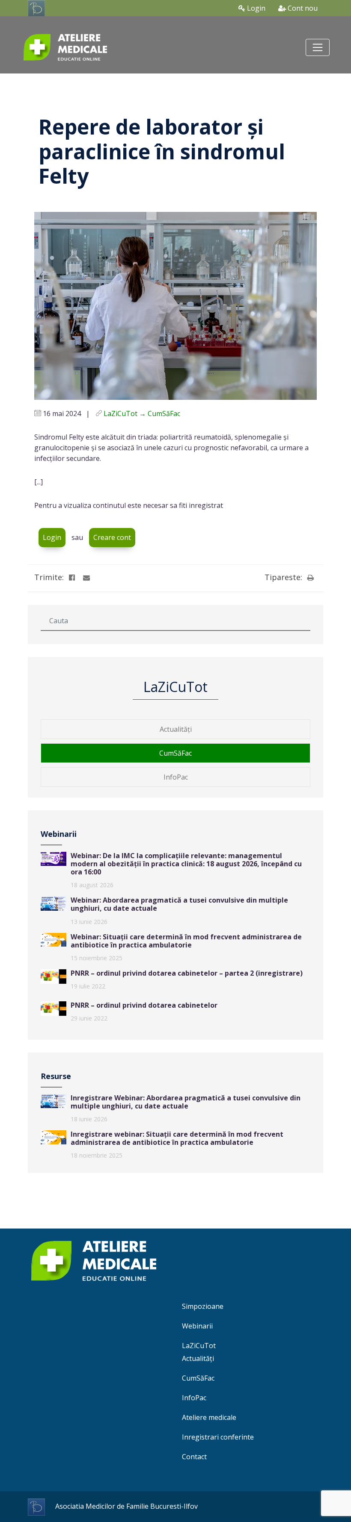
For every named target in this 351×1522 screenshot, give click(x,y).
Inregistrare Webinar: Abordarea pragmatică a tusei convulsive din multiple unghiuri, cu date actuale (185, 1102)
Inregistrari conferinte (218, 1437)
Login (255, 8)
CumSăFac (175, 753)
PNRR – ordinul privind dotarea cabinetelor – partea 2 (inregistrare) (187, 973)
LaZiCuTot (199, 1345)
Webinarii (197, 1326)
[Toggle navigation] (318, 47)
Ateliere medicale (209, 1417)
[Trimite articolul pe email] (86, 577)
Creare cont (112, 537)
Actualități (176, 729)
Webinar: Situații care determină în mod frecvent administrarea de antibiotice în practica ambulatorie (186, 941)
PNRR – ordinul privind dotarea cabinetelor (144, 1005)
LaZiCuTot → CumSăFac (142, 413)
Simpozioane (202, 1306)
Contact (194, 1456)
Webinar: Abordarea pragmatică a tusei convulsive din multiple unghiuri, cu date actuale (179, 904)
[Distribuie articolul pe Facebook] (71, 577)
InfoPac (176, 777)
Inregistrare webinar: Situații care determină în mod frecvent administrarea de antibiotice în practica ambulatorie (177, 1138)
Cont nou (302, 8)
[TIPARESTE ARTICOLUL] (310, 577)
